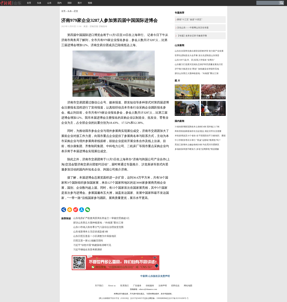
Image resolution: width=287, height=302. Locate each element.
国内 (59, 3)
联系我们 (124, 285)
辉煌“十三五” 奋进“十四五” (189, 19)
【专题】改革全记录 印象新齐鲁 (192, 36)
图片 (80, 3)
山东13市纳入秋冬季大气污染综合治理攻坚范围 (98, 227)
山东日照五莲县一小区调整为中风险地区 (94, 236)
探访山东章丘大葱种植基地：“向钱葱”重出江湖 (98, 222)
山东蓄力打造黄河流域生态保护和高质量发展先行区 (199, 64)
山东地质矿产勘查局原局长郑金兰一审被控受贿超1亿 (101, 218)
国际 (70, 3)
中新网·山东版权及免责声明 (155, 276)
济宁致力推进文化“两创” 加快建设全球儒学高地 (197, 69)
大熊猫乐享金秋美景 (187, 98)
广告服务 (137, 285)
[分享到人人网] (81, 209)
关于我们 (99, 285)
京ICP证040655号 (138, 298)
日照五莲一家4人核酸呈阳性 (88, 240)
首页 (29, 3)
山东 (49, 3)
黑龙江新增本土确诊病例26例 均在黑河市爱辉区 (197, 145)
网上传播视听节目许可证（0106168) (114, 298)
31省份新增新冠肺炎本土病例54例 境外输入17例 (197, 127)
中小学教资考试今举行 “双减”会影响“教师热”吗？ (198, 140)
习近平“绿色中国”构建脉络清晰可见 (92, 245)
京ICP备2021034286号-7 (178, 298)
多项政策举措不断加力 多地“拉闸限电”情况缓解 (197, 149)
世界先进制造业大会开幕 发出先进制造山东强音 (197, 55)
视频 (90, 3)
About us (112, 285)
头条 (39, 3)
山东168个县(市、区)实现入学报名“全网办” (195, 60)
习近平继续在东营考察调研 (87, 249)
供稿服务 (150, 285)
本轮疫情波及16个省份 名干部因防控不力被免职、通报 (200, 136)
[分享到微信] (87, 209)
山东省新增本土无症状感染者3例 (90, 231)
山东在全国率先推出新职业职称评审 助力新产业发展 (199, 51)
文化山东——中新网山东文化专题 (193, 27)
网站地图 (188, 285)
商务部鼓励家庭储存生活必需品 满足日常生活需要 (198, 131)
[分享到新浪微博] (75, 209)
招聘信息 (175, 285)
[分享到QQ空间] (69, 209)
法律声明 (162, 285)
